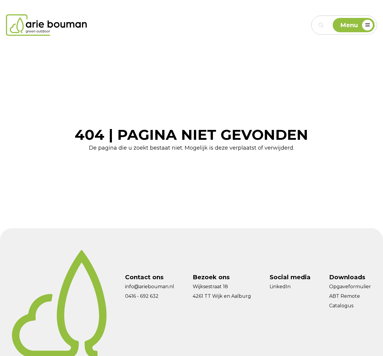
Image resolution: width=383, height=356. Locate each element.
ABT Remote (344, 296)
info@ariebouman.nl (149, 286)
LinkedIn (280, 286)
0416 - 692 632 (142, 296)
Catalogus (341, 306)
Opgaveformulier (350, 286)
